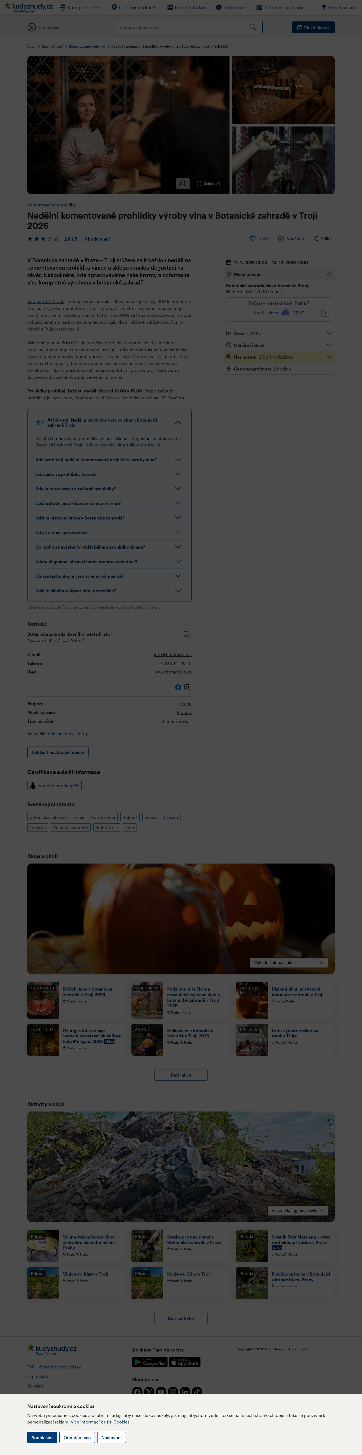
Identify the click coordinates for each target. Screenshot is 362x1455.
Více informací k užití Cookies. (101, 1421)
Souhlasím (42, 1437)
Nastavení (111, 1437)
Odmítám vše (77, 1437)
